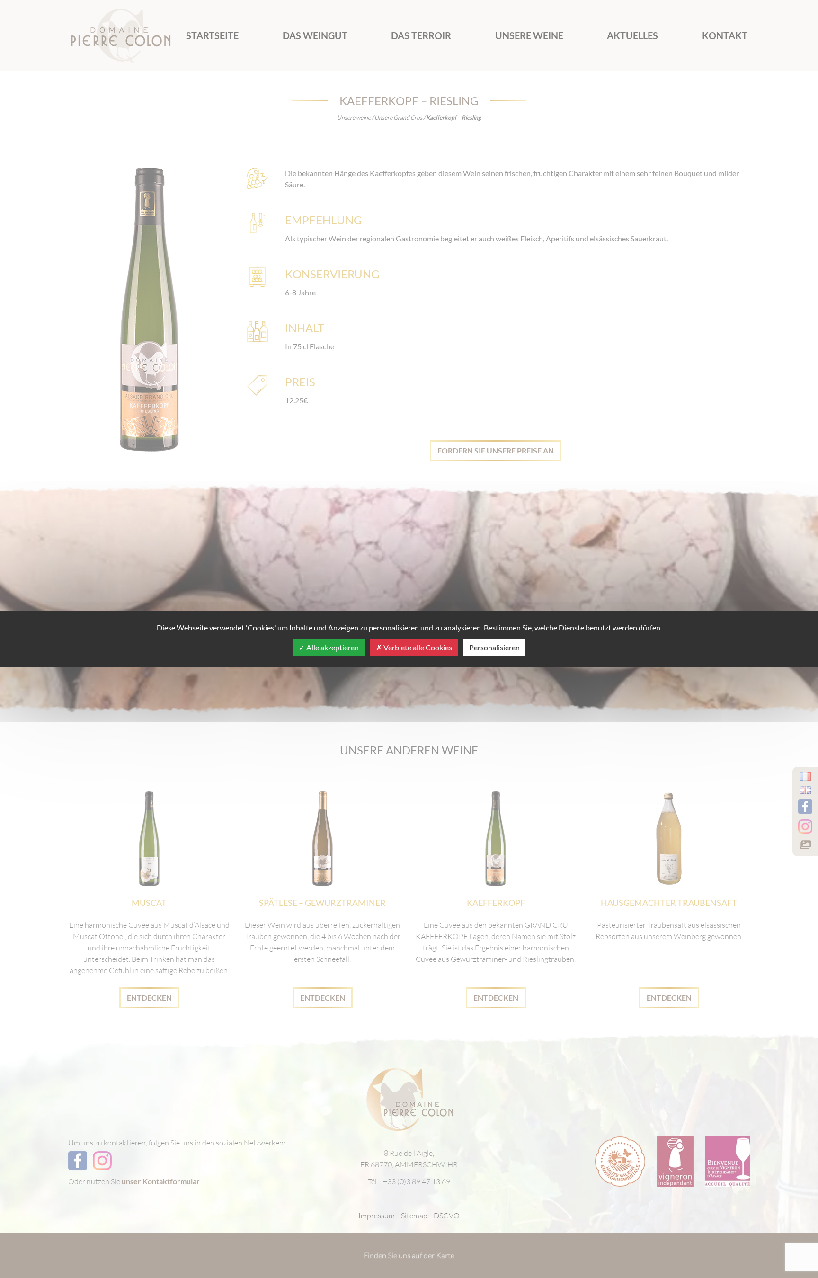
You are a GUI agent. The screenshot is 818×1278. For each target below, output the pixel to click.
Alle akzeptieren (332, 647)
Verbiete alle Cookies (417, 647)
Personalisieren (494, 647)
